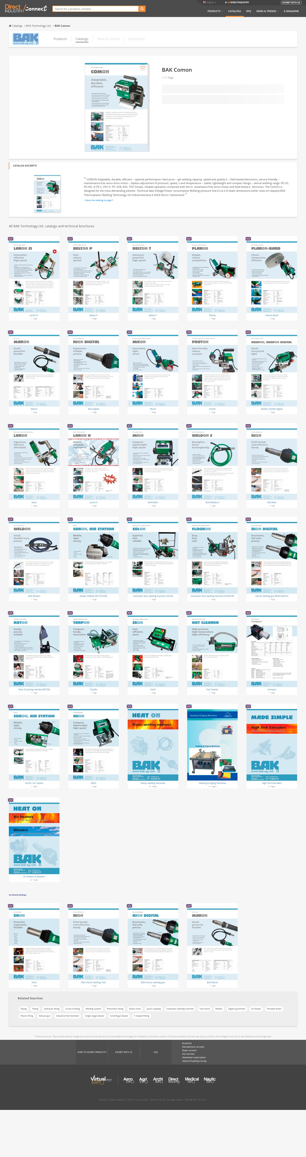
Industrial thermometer (67, 1015)
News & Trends (266, 11)
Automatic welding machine (180, 1008)
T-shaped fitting (141, 1015)
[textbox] (95, 9)
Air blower (256, 1008)
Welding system (93, 1008)
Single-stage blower (94, 1015)
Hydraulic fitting (52, 1008)
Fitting (35, 1008)
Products (214, 11)
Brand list (187, 1043)
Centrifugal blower (119, 1015)
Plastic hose (135, 1008)
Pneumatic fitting (115, 1008)
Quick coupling (153, 1008)
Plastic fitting (27, 1015)
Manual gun (44, 1015)
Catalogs (234, 11)
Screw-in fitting (72, 1008)
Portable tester (274, 1008)
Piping (24, 1008)
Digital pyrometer (236, 1008)
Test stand (204, 1008)
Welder (218, 1008)
